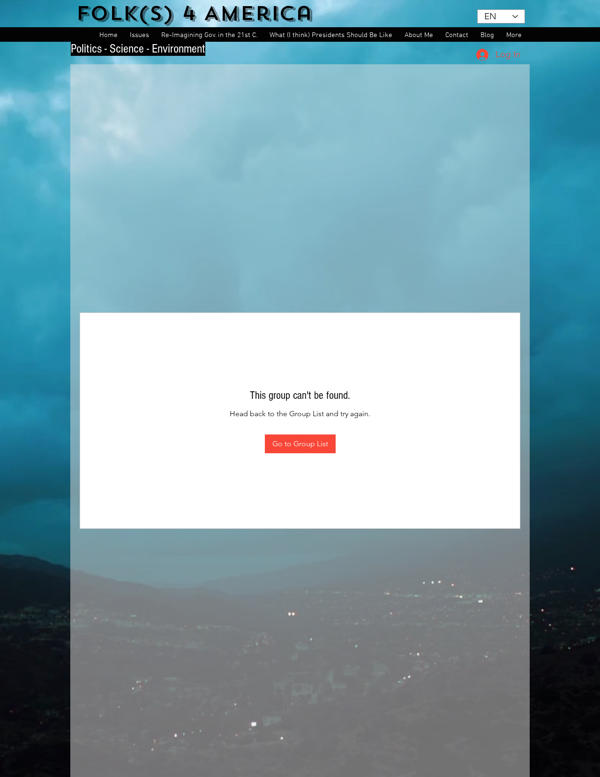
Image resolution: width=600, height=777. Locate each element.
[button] (141, 35)
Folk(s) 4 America (194, 13)
